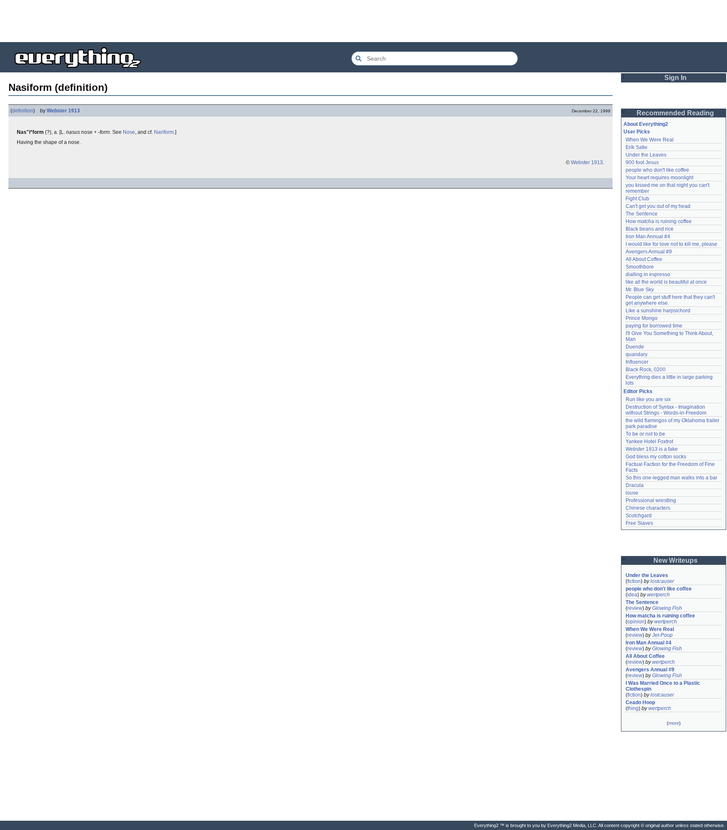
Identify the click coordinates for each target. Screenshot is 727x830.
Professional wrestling (651, 500)
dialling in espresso (648, 274)
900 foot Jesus (642, 162)
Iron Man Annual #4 (648, 236)
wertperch (658, 595)
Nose (129, 132)
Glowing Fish (667, 608)
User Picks (637, 132)
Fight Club (637, 199)
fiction (634, 581)
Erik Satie (636, 147)
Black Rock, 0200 (646, 369)
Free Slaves (639, 523)
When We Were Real (650, 140)
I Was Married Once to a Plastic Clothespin (663, 686)
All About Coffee (644, 259)
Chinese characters (648, 508)
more (674, 723)
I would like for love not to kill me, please (671, 244)
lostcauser (662, 581)
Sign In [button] (675, 77)
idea (632, 595)
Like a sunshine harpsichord (658, 311)
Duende (635, 347)
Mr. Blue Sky (640, 290)
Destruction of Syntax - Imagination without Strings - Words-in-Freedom (666, 410)
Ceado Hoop (640, 702)
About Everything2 (646, 124)
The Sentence (642, 214)
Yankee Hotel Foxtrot (649, 441)
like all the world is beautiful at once (666, 282)
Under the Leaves (646, 155)
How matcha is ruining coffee (659, 221)
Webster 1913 (63, 111)
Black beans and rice (650, 229)
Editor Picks (638, 391)
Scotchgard (639, 516)
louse (632, 493)
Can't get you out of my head (658, 206)
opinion (636, 622)
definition (22, 111)
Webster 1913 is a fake (652, 449)
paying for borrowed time (654, 326)
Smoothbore (640, 267)
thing (633, 708)
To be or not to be (645, 434)
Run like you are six (648, 399)
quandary (636, 354)
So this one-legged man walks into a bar (671, 478)
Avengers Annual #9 (649, 252)
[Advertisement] (363, 21)
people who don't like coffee (657, 170)
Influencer (637, 362)
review (634, 608)
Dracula (635, 485)
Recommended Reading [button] (675, 113)
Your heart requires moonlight (659, 178)
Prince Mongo (642, 318)
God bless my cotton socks (656, 457)
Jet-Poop (662, 635)
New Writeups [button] (675, 560)
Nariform (164, 132)
